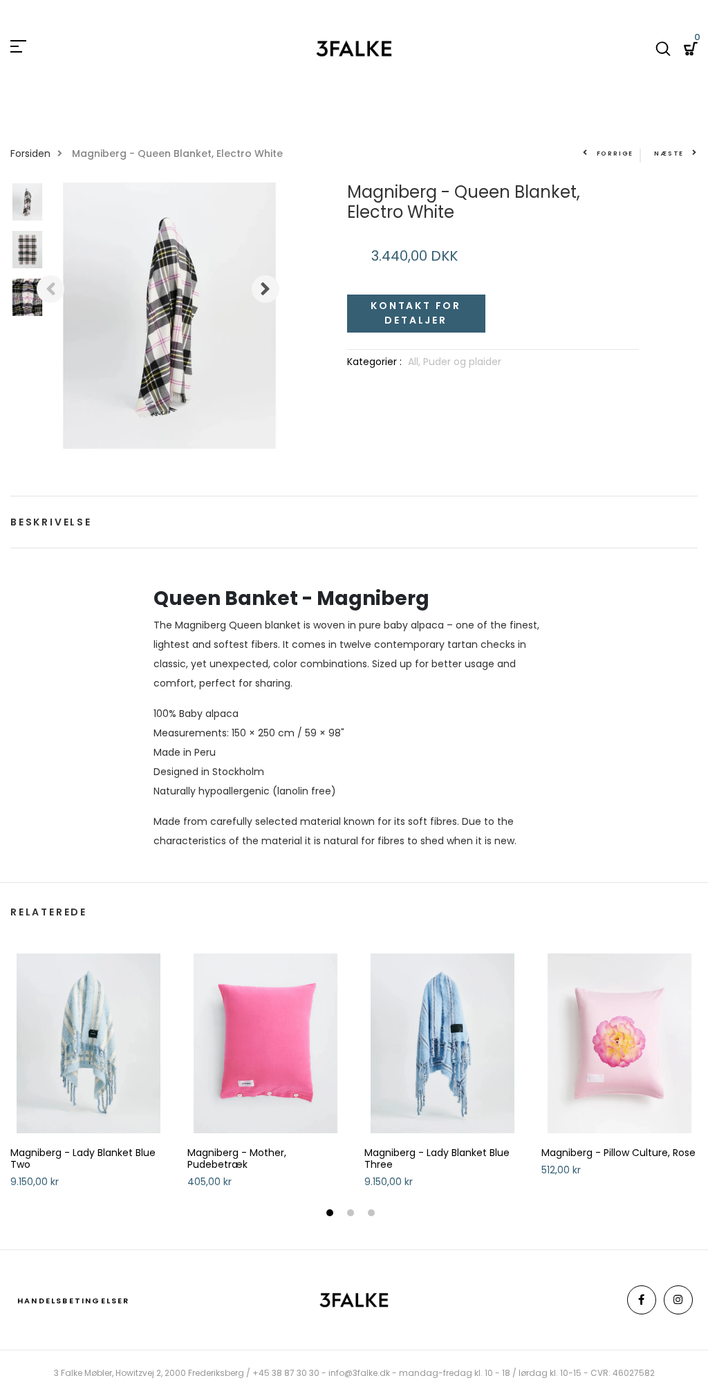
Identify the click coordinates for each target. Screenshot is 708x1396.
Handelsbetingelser (73, 1300)
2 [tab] (352, 1213)
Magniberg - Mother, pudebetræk (236, 1159)
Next (265, 289)
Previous (50, 289)
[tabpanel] (88, 1076)
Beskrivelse (51, 522)
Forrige (615, 153)
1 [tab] (331, 1213)
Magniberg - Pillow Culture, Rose (618, 1153)
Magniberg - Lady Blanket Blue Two (83, 1159)
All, (415, 362)
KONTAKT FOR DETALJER (416, 313)
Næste (669, 153)
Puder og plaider (462, 362)
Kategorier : (374, 362)
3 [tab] (373, 1213)
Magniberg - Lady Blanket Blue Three (437, 1159)
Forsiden (30, 153)
